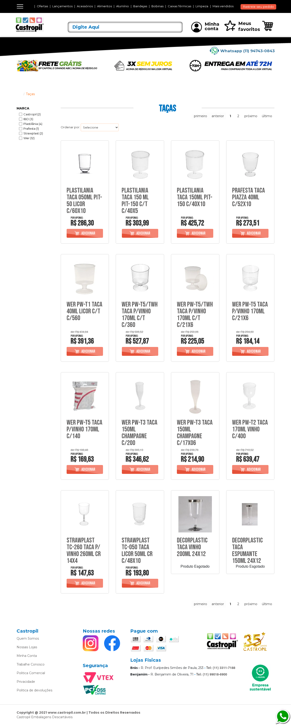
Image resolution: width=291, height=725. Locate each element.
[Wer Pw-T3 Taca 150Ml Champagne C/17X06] (195, 396)
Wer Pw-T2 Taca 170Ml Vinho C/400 (250, 429)
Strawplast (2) (33, 133)
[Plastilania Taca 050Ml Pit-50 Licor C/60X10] (85, 164)
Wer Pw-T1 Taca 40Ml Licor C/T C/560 (84, 311)
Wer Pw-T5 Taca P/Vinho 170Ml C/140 (84, 429)
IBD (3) (28, 119)
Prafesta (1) (31, 128)
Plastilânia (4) (32, 124)
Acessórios (85, 6)
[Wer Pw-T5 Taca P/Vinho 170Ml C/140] (85, 396)
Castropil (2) (32, 114)
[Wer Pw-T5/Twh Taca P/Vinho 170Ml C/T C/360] (140, 278)
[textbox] (125, 27)
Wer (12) (29, 138)
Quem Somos (28, 638)
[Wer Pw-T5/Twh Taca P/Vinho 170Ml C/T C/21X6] (195, 278)
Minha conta (212, 26)
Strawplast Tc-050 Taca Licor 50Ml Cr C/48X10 (137, 550)
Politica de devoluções (34, 690)
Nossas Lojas (27, 647)
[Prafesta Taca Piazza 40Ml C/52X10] (250, 164)
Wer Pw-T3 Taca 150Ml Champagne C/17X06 (195, 432)
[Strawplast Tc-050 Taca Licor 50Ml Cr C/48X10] (140, 514)
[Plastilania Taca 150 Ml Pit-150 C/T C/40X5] (140, 164)
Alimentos (104, 6)
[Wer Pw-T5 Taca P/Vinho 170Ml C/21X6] (250, 278)
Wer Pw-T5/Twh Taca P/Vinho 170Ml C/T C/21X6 (195, 314)
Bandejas (140, 6)
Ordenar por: (70, 127)
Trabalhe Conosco (31, 664)
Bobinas (157, 6)
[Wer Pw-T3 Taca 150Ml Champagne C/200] (140, 396)
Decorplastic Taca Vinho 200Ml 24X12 (192, 547)
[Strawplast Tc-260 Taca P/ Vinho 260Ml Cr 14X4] (85, 514)
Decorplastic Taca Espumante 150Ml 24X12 (247, 550)
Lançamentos (62, 6)
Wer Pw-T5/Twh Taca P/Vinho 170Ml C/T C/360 (140, 314)
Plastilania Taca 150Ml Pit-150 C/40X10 (194, 197)
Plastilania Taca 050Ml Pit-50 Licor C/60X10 (84, 200)
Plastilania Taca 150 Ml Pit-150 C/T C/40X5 (135, 200)
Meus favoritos (249, 26)
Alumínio (122, 6)
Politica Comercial (31, 673)
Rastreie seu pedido (258, 6)
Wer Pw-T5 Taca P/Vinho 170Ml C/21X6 (250, 311)
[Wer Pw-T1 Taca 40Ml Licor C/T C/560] (85, 278)
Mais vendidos (223, 6)
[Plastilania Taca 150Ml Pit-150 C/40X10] (195, 164)
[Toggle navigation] (20, 6)
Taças (30, 94)
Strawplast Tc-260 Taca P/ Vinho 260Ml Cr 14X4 (84, 550)
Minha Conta (27, 656)
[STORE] (36, 24)
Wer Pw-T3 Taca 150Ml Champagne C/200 (139, 432)
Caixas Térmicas (179, 6)
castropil (19, 94)
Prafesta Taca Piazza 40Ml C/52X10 (248, 197)
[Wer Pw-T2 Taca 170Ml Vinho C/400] (250, 396)
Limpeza (202, 6)
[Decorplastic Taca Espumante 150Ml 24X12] (250, 514)
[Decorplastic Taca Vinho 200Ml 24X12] (195, 514)
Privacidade (26, 682)
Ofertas (42, 6)
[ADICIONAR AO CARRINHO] (85, 233)
